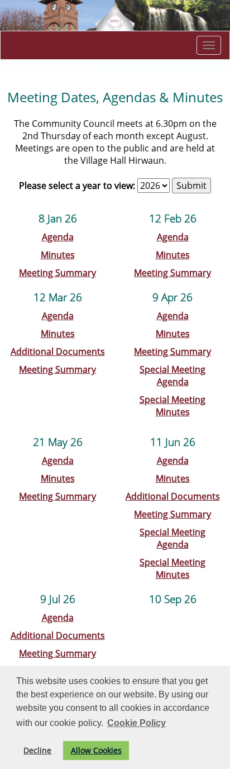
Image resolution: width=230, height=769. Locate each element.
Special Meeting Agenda (172, 375)
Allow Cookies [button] (96, 750)
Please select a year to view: (77, 185)
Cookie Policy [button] (136, 723)
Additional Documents (58, 351)
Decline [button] (37, 750)
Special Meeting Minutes (172, 405)
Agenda (58, 237)
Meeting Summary (57, 273)
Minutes (58, 255)
